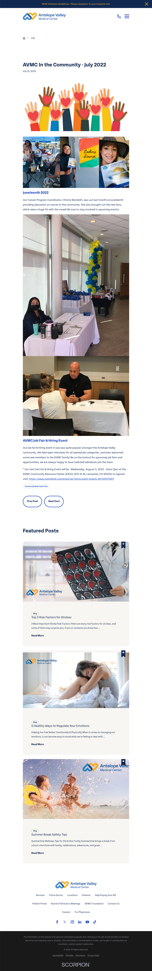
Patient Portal (39, 903)
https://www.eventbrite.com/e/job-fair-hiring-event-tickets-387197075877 (71, 479)
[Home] (44, 16)
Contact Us (114, 903)
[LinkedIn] (79, 922)
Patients (86, 895)
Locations (72, 895)
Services (40, 895)
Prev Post (32, 501)
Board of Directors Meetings (65, 903)
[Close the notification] (146, 4)
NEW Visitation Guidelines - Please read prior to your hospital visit (76, 4)
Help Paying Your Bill (105, 895)
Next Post (54, 501)
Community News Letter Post (36, 486)
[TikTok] (94, 922)
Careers (66, 912)
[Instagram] (72, 922)
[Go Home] (24, 38)
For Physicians (82, 912)
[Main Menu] (127, 16)
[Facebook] (57, 922)
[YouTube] (87, 922)
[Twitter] (64, 922)
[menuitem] (58, 955)
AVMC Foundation (94, 903)
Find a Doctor (56, 895)
